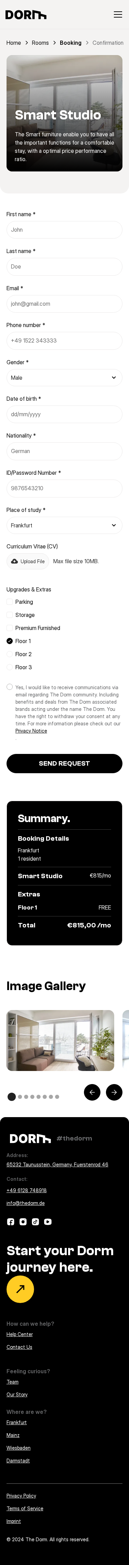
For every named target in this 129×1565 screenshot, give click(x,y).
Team (13, 1382)
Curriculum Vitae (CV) (32, 546)
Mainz (13, 1435)
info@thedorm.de (26, 1203)
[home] (26, 14)
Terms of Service (25, 1508)
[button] (116, 14)
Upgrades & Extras (29, 589)
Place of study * (26, 509)
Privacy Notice (31, 731)
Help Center (20, 1334)
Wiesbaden (19, 1448)
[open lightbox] (61, 1040)
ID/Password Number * (34, 472)
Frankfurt (17, 1422)
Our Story (17, 1394)
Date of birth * (24, 398)
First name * (21, 214)
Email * (15, 288)
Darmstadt (18, 1460)
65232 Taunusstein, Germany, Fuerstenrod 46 (57, 1164)
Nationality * (21, 435)
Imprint (14, 1521)
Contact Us (19, 1347)
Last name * (21, 251)
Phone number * (26, 325)
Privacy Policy (21, 1496)
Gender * (18, 362)
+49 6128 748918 (27, 1190)
